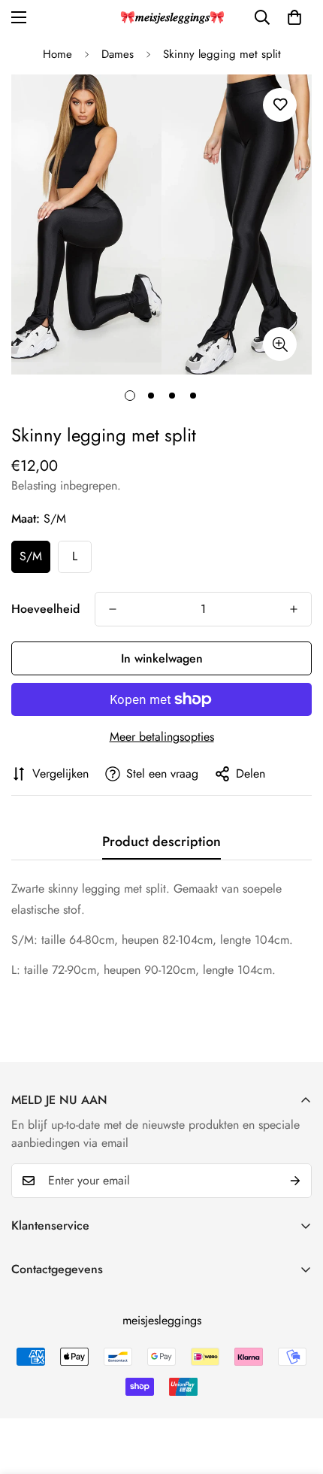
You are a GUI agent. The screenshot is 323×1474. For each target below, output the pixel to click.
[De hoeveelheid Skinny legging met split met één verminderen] (112, 609)
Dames (117, 54)
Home (57, 54)
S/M (31, 556)
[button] (294, 17)
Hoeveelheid (45, 608)
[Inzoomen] (280, 344)
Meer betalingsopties (162, 736)
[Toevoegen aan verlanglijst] (280, 105)
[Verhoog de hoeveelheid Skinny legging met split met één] (293, 609)
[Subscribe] (295, 1180)
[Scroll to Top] (296, 1394)
